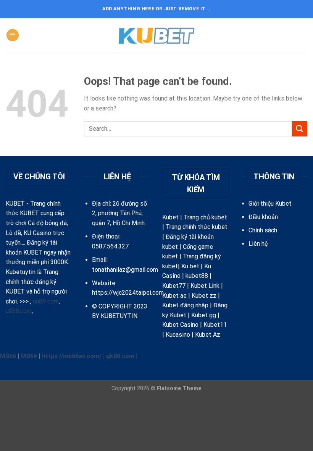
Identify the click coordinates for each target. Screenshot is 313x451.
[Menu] (12, 35)
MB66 (8, 356)
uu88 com (46, 301)
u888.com (19, 311)
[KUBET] (156, 35)
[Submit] (299, 128)
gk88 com (120, 356)
